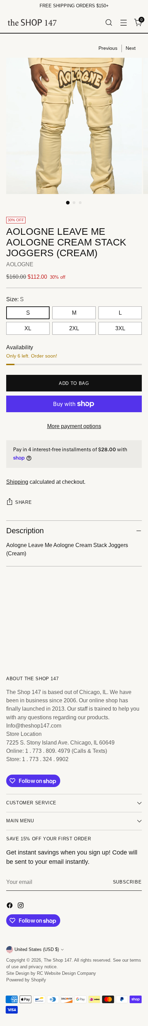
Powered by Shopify (26, 980)
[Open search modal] (109, 22)
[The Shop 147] (32, 22)
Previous (107, 48)
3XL (120, 328)
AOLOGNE (19, 264)
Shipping (17, 482)
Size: (15, 299)
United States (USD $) (36, 949)
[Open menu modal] (123, 22)
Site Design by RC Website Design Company (51, 973)
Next (131, 48)
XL (27, 328)
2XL (74, 328)
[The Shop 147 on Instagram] (21, 906)
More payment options (74, 426)
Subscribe (127, 882)
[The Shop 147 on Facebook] (10, 906)
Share (23, 502)
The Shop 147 (58, 960)
